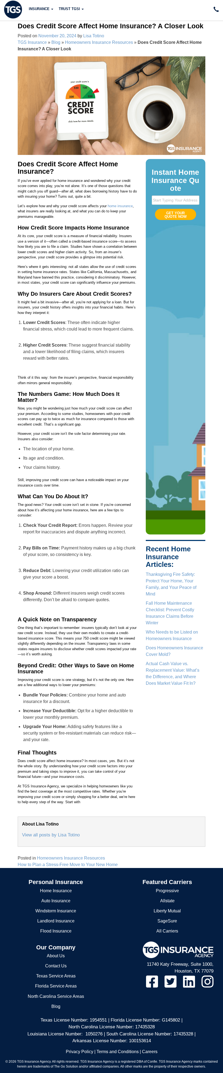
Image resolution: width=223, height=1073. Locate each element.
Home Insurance (56, 890)
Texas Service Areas (56, 976)
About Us (56, 955)
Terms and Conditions (118, 1051)
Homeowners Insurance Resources (99, 42)
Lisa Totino (93, 35)
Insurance (40, 9)
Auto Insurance (55, 900)
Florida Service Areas (56, 986)
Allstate (167, 900)
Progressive (167, 890)
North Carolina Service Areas (56, 996)
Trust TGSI (70, 9)
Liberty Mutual (167, 911)
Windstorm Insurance (55, 911)
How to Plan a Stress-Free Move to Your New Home (68, 864)
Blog (55, 42)
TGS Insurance (32, 42)
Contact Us (56, 966)
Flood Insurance (56, 931)
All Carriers (167, 931)
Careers (149, 1051)
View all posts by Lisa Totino (51, 834)
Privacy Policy (79, 1051)
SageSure (167, 921)
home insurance (120, 206)
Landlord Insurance (56, 921)
